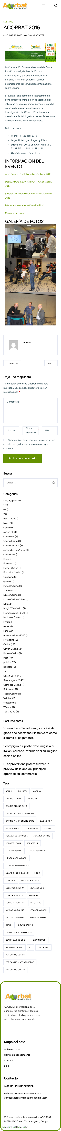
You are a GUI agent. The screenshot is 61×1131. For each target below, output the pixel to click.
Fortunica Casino (12, 572)
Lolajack (7, 603)
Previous (13, 363)
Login (37, 873)
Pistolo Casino (10, 653)
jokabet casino (41, 836)
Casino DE (8, 536)
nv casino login (38, 910)
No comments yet (34, 35)
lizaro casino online (17, 866)
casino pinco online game (20, 813)
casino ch (8, 532)
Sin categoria (10, 680)
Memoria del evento (15, 213)
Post (5, 657)
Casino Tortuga (11, 545)
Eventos (8, 22)
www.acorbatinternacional (28, 1093)
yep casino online (15, 970)
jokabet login (13, 843)
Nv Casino (8, 639)
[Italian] (15, 1126)
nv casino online (15, 918)
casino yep (46, 821)
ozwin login (39, 940)
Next (50, 363)
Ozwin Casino (10, 648)
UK (30, 947)
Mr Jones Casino (12, 617)
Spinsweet (9, 689)
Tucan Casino (10, 693)
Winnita (7, 707)
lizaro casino (13, 851)
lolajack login (37, 888)
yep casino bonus (15, 955)
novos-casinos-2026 (14, 635)
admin (26, 342)
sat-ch (6, 671)
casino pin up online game (20, 821)
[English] (5, 1126)
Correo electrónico (32, 430)
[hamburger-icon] (43, 6)
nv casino (36, 903)
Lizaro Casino (10, 594)
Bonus (9, 791)
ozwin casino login (16, 940)
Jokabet (7, 590)
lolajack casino (15, 888)
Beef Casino (9, 518)
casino (37, 791)
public (6, 662)
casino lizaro (13, 799)
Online (6, 644)
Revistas (7, 666)
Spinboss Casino (12, 684)
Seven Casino (10, 675)
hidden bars (12, 828)
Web (47, 430)
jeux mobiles (31, 828)
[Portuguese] (20, 1126)
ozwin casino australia (19, 932)
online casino (38, 918)
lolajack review (15, 895)
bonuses (23, 791)
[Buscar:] (30, 482)
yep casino (43, 947)
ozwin (9, 925)
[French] (10, 1126)
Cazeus (7, 559)
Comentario (14, 401)
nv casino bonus (15, 910)
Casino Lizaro (10, 541)
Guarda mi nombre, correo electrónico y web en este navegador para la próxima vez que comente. (29, 444)
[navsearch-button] (56, 6)
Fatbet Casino (10, 568)
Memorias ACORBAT (14, 613)
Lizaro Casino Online (14, 599)
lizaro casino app (36, 851)
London (33, 895)
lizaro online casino (17, 873)
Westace (8, 702)
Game (6, 581)
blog (5, 523)
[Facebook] (7, 1028)
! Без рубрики (10, 500)
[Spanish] (25, 1126)
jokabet (48, 828)
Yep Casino (9, 711)
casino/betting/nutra (14, 550)
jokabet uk (32, 843)
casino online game (16, 806)
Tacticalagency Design (36, 1121)
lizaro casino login (16, 858)
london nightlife (15, 903)
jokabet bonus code (17, 836)
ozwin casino (25, 925)
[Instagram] (15, 1028)
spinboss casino (14, 947)
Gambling (8, 577)
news (6, 626)
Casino (7, 527)
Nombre (12, 430)
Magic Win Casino (12, 608)
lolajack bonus (30, 880)
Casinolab (8, 554)
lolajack (11, 880)
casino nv (32, 799)
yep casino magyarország (20, 962)
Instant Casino (11, 586)
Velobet (7, 698)
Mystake (7, 622)
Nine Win (8, 630)
